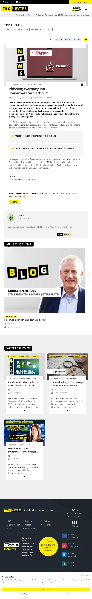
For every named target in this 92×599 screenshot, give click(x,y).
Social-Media (30, 528)
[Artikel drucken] (86, 39)
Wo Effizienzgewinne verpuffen (64, 379)
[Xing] (75, 39)
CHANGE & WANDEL (56, 356)
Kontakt (21, 2)
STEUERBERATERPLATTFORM (17, 29)
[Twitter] (61, 39)
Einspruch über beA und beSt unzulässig (25, 319)
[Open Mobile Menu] (86, 9)
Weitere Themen (18, 348)
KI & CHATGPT (11, 356)
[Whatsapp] (66, 39)
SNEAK (84, 356)
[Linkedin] (70, 39)
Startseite (20, 15)
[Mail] (79, 39)
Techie (26, 98)
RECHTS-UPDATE (11, 317)
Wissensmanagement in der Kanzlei (22, 379)
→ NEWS (13, 202)
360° (30, 15)
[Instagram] (64, 545)
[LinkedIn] (64, 554)
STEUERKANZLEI (37, 29)
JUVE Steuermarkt (61, 393)
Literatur (28, 521)
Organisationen (13, 524)
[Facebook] (57, 39)
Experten (47, 524)
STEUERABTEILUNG (72, 356)
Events (10, 528)
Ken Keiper (15, 393)
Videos (28, 524)
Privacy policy (85, 575)
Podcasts (47, 521)
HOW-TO (35, 356)
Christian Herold (13, 327)
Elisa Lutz (15, 459)
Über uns (9, 2)
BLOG (22, 426)
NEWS (49, 29)
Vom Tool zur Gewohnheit (19, 445)
